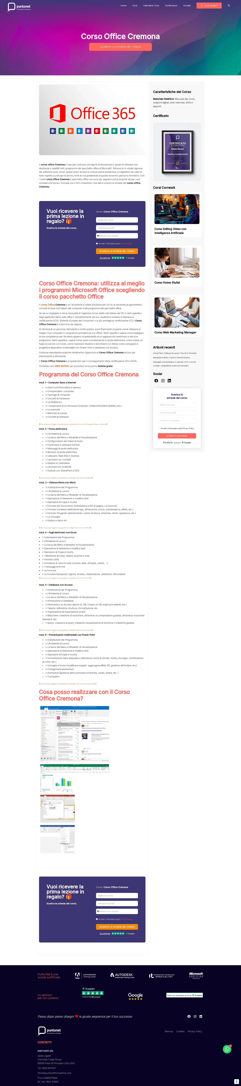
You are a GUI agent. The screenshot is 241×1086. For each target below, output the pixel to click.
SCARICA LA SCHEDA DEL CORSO (120, 46)
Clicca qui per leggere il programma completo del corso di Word (65, 528)
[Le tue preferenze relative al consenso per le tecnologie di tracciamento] (236, 1081)
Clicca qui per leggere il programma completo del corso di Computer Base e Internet (73, 424)
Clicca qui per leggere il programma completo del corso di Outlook (66, 478)
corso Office (48, 304)
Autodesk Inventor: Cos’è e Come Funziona (171, 357)
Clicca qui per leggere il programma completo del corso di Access (66, 630)
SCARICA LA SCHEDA (177, 436)
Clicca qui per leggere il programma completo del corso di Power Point (68, 684)
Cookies (180, 1031)
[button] (229, 5)
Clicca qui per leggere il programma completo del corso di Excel (65, 578)
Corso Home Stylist (167, 282)
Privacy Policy (126, 243)
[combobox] (98, 235)
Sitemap (169, 1031)
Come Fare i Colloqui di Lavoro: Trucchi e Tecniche (175, 353)
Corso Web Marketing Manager (175, 332)
